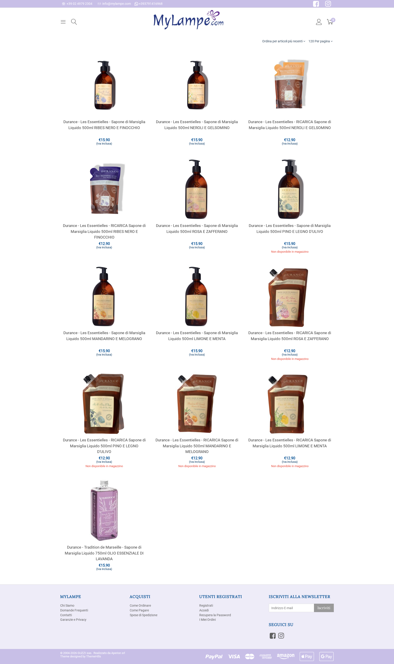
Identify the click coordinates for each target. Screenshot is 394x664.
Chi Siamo (67, 605)
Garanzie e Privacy (73, 619)
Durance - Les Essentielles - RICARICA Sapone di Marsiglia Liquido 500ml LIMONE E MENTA (289, 443)
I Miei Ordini (207, 619)
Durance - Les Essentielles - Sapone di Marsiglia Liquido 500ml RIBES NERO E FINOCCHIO (104, 125)
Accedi (204, 610)
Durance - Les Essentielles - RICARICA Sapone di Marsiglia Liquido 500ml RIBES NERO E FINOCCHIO (104, 231)
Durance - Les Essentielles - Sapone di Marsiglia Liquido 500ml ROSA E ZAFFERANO (197, 228)
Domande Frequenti (74, 610)
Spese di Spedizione (143, 615)
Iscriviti (323, 607)
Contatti (66, 615)
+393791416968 (150, 3)
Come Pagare (139, 610)
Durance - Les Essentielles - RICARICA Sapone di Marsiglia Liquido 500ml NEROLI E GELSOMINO (289, 125)
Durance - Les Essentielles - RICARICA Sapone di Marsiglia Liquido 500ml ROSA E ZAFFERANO (289, 336)
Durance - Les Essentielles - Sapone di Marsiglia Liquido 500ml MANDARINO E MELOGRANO (104, 336)
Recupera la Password (215, 615)
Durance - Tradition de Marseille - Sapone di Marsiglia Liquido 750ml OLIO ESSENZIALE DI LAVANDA (104, 553)
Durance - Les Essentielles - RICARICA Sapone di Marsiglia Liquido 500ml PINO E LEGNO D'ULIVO (104, 446)
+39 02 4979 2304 (78, 3)
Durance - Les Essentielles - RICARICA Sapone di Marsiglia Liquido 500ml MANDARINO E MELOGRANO (197, 446)
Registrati (206, 605)
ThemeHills (93, 656)
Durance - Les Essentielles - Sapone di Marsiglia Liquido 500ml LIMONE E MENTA (197, 336)
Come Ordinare (140, 605)
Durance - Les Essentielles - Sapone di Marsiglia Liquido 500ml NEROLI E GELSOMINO (197, 125)
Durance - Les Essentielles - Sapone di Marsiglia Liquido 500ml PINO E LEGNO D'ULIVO (290, 228)
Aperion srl (118, 653)
